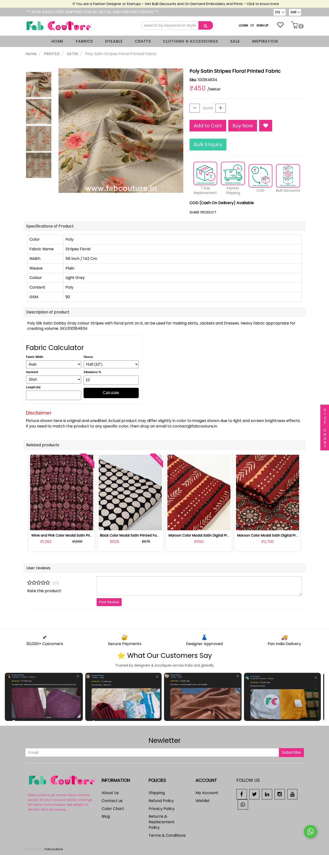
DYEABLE (114, 41)
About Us (110, 793)
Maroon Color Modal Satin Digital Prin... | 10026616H (210, 535)
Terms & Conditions (167, 835)
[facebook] (242, 794)
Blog (106, 816)
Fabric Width (34, 357)
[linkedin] (267, 794)
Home (31, 54)
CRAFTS (143, 41)
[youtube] (292, 794)
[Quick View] (73, 524)
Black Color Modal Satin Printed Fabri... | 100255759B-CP (145, 535)
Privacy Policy (162, 808)
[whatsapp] (243, 804)
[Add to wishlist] (61, 524)
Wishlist (203, 800)
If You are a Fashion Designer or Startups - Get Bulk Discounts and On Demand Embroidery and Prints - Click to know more (166, 3)
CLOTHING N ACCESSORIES (190, 41)
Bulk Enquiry (208, 144)
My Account (207, 793)
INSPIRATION (265, 41)
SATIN (72, 54)
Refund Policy (161, 800)
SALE (235, 41)
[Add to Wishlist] (265, 126)
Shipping (157, 793)
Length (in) (33, 387)
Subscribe (291, 752)
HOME (57, 41)
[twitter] (254, 794)
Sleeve (88, 357)
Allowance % (92, 372)
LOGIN (243, 25)
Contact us (112, 800)
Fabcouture (54, 849)
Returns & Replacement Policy (162, 822)
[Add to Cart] (119, 524)
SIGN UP (263, 25)
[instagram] (280, 794)
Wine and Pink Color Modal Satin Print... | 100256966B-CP (78, 535)
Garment (32, 372)
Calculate (111, 393)
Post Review (109, 602)
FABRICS (84, 41)
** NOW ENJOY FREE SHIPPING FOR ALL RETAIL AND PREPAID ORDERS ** (92, 12)
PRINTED (52, 54)
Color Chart (113, 808)
